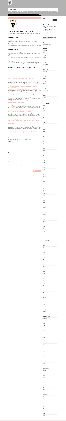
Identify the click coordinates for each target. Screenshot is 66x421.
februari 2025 (45, 81)
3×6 (43, 127)
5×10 (43, 143)
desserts (30, 131)
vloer (43, 380)
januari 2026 (44, 62)
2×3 (43, 119)
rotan (43, 342)
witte (43, 392)
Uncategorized (17, 14)
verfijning (20, 134)
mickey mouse (45, 302)
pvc (43, 328)
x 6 (43, 408)
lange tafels (44, 285)
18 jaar (44, 108)
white (43, 387)
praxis (44, 325)
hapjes (13, 133)
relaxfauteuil (45, 330)
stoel (43, 349)
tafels (44, 354)
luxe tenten (44, 297)
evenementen (19, 132)
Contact (14, 9)
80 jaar (44, 162)
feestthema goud (30, 132)
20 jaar (44, 110)
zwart (44, 413)
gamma (44, 226)
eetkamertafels (45, 214)
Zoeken (44, 18)
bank (43, 179)
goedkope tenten (45, 231)
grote (43, 238)
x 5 (43, 406)
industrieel (44, 261)
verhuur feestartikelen (46, 368)
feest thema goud (24, 132)
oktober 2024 (45, 88)
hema (44, 245)
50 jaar (44, 141)
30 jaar (44, 122)
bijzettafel (44, 190)
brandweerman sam (46, 193)
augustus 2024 (45, 92)
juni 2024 (44, 95)
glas (43, 228)
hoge (43, 247)
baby (43, 174)
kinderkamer (45, 273)
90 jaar (44, 167)
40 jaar (44, 131)
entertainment (14, 132)
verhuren (44, 366)
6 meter (44, 146)
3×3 (43, 124)
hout (43, 250)
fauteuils (44, 221)
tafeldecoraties (16, 134)
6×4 (43, 153)
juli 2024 (44, 93)
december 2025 (45, 64)
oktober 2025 (45, 67)
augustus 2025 (45, 71)
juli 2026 (44, 52)
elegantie (9, 132)
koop (43, 278)
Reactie (9, 141)
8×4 (43, 164)
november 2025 (45, 66)
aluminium (44, 172)
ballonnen (16, 131)
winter (44, 389)
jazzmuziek (17, 133)
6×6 (43, 155)
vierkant (44, 375)
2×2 (43, 117)
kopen (44, 280)
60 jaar (44, 150)
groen (44, 235)
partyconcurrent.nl (14, 5)
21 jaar (44, 112)
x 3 (43, 403)
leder (43, 287)
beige (43, 188)
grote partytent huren (46, 240)
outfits (36, 133)
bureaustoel (44, 198)
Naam (9, 152)
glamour (38, 132)
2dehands (44, 115)
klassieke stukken (24, 133)
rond (43, 339)
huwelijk (44, 257)
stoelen (44, 351)
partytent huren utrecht (46, 316)
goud (43, 233)
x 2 (43, 401)
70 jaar (44, 157)
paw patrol (44, 321)
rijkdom (9, 134)
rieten (44, 337)
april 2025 (44, 78)
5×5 (43, 145)
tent (43, 356)
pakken (38, 133)
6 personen (44, 148)
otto (43, 306)
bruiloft (44, 195)
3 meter (44, 120)
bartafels (44, 183)
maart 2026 (44, 59)
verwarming (44, 373)
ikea (43, 259)
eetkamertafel (45, 212)
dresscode (36, 131)
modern (44, 304)
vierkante (44, 377)
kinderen (44, 271)
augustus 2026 (45, 50)
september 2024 (45, 90)
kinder (44, 269)
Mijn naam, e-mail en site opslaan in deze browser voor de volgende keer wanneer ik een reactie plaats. (24, 165)
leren (43, 294)
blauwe (44, 191)
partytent (44, 311)
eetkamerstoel (45, 209)
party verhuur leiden (46, 309)
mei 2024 (44, 97)
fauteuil (44, 219)
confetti (24, 131)
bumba (44, 197)
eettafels (44, 217)
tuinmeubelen (45, 361)
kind (43, 268)
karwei (44, 266)
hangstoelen (45, 242)
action (44, 169)
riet (43, 335)
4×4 (43, 134)
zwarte (44, 415)
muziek (33, 133)
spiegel (44, 347)
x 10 (43, 399)
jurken (20, 133)
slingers (12, 134)
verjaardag (44, 370)
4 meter (44, 129)
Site (8, 161)
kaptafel (44, 264)
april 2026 (44, 57)
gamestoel (44, 224)
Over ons (11, 9)
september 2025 (45, 69)
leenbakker (44, 290)
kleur (43, 276)
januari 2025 (44, 83)
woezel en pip (45, 394)
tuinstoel (44, 363)
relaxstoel (44, 332)
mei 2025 (44, 76)
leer (43, 292)
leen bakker (44, 288)
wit (43, 391)
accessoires (12, 131)
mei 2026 (44, 55)
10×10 (44, 105)
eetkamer (44, 207)
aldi (43, 171)
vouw (43, 382)
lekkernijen (29, 133)
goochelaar (10, 133)
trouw (44, 358)
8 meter (44, 160)
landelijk (44, 283)
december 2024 (45, 85)
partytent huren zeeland (46, 318)
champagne (20, 131)
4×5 (43, 136)
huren (44, 254)
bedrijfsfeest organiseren (46, 186)
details (34, 131)
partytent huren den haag (46, 313)
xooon (44, 410)
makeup (44, 299)
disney (44, 205)
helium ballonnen (45, 243)
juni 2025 (44, 74)
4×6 (43, 138)
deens (44, 202)
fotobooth (35, 132)
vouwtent (44, 384)
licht (43, 295)
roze (43, 344)
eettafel (44, 216)
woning (44, 396)
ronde (44, 340)
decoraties (27, 131)
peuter (44, 323)
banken (44, 181)
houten (44, 252)
